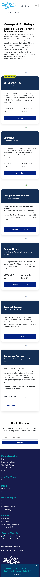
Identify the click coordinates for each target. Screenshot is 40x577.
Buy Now (19, 118)
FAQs (3, 471)
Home (3, 13)
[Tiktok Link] (10, 537)
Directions (5, 519)
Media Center (6, 489)
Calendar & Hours (8, 468)
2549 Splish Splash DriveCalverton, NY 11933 (10, 526)
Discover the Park (8, 462)
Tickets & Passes (7, 465)
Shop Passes (17, 574)
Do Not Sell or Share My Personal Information (14, 551)
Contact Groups (7, 504)
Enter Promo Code (10, 396)
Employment (6, 480)
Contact (4, 501)
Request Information (20, 229)
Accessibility (6, 510)
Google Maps (6, 522)
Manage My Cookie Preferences (10, 546)
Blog (3, 459)
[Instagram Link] (18, 537)
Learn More (20, 173)
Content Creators (7, 492)
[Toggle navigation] (36, 5)
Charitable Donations (9, 507)
